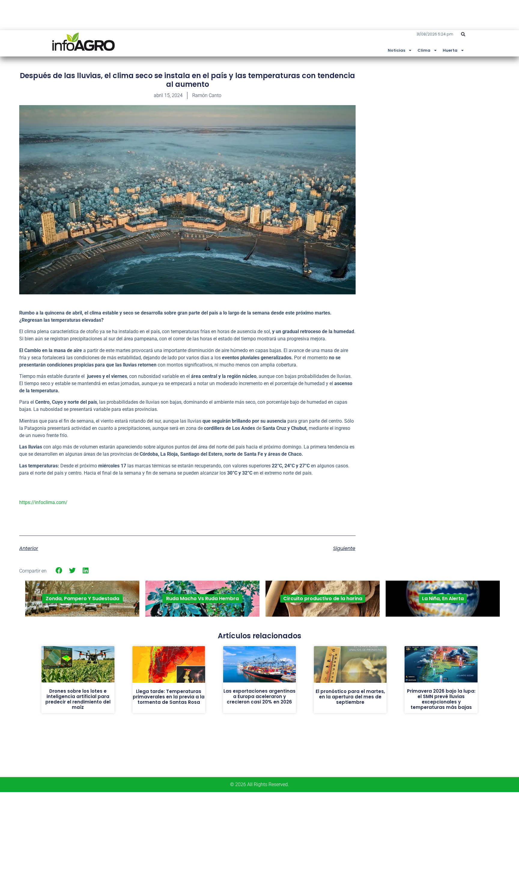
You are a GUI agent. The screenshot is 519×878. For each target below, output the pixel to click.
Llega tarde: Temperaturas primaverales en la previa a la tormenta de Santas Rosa (169, 696)
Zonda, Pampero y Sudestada (82, 598)
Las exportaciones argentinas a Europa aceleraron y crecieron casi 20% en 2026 (259, 696)
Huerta (450, 50)
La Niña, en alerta (443, 598)
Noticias (396, 50)
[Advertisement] (455, 115)
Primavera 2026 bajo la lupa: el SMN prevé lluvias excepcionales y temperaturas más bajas (441, 699)
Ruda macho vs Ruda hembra (202, 598)
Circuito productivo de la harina (322, 598)
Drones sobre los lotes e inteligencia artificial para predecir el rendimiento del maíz (78, 699)
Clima (423, 50)
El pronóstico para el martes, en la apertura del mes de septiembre (350, 696)
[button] (463, 34)
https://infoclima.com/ (43, 502)
